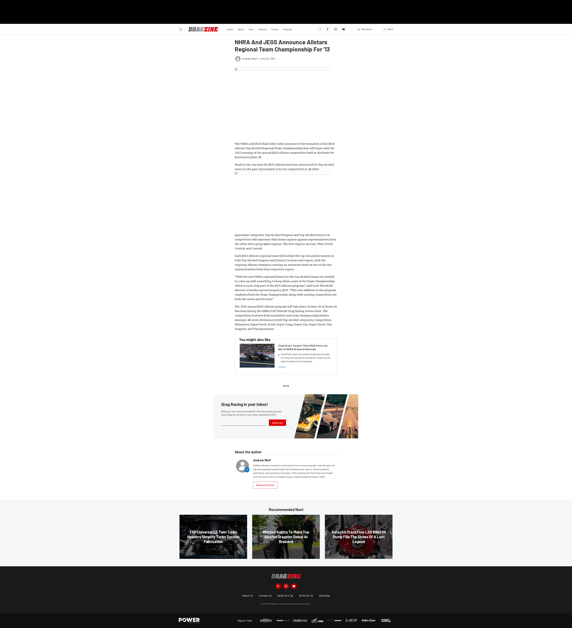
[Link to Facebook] (328, 29)
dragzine (282, 367)
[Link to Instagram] (335, 29)
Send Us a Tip (285, 595)
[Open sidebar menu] (180, 29)
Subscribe (277, 422)
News (241, 29)
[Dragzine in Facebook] (278, 586)
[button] (286, 103)
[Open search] (320, 29)
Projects (262, 29)
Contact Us (265, 595)
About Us (247, 595)
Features (287, 29)
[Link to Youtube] (343, 29)
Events (275, 29)
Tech (250, 29)
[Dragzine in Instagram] (286, 586)
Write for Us (306, 595)
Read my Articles (265, 485)
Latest (229, 29)
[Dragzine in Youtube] (294, 586)
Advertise (324, 595)
